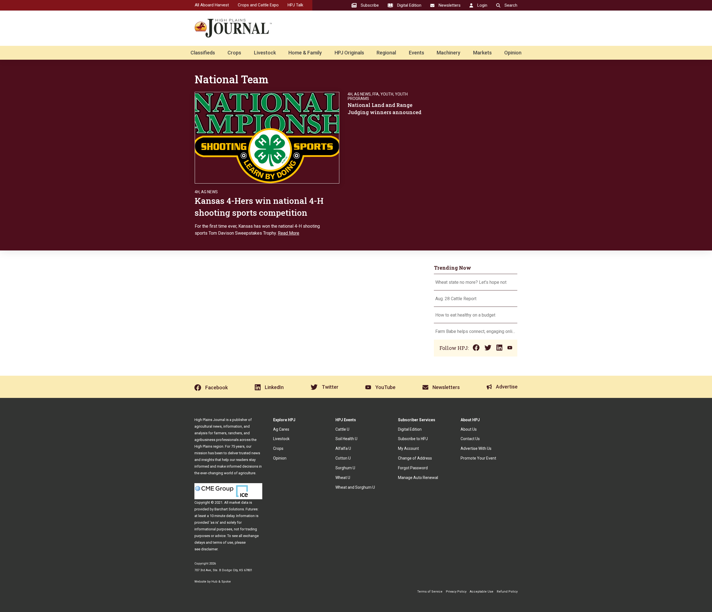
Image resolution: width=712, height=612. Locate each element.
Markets (482, 53)
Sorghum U (345, 468)
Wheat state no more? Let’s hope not (471, 282)
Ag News (209, 192)
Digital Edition (410, 429)
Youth (386, 94)
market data (238, 502)
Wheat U (342, 477)
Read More (288, 233)
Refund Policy (507, 591)
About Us (469, 429)
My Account (408, 448)
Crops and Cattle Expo (258, 4)
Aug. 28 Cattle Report (455, 298)
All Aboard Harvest (212, 4)
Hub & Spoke (221, 581)
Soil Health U (346, 439)
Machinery (448, 53)
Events (416, 53)
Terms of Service (429, 591)
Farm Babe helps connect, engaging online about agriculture (475, 331)
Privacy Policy (456, 591)
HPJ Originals (349, 53)
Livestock (265, 53)
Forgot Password (413, 468)
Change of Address (415, 458)
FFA (375, 94)
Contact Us (470, 439)
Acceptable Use (481, 591)
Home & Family (305, 53)
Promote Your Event (478, 458)
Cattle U (342, 429)
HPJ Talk (295, 4)
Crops (234, 53)
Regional (386, 53)
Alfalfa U (343, 448)
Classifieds (203, 53)
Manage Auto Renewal (418, 477)
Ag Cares (281, 429)
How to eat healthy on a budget (465, 315)
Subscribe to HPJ (413, 439)
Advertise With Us (476, 448)
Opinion (512, 53)
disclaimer (209, 549)
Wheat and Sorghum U (355, 487)
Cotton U (343, 458)
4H (197, 192)
